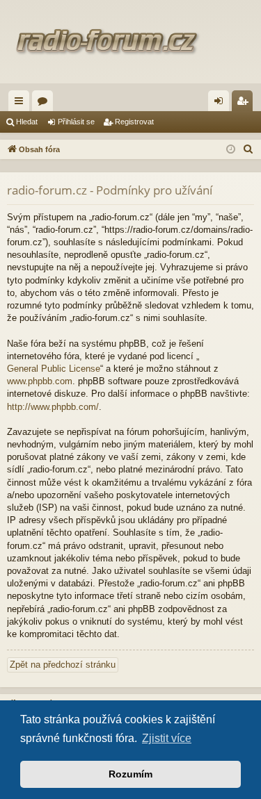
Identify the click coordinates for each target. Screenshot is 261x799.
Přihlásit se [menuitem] (221, 103)
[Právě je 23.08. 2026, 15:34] (230, 150)
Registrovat (134, 121)
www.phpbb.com (39, 381)
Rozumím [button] (130, 774)
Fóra (45, 103)
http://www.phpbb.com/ (53, 407)
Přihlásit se (76, 121)
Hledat (27, 121)
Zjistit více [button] (166, 738)
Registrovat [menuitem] (245, 103)
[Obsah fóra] (130, 41)
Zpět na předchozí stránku (63, 664)
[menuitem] (248, 149)
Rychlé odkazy (21, 103)
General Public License (53, 368)
